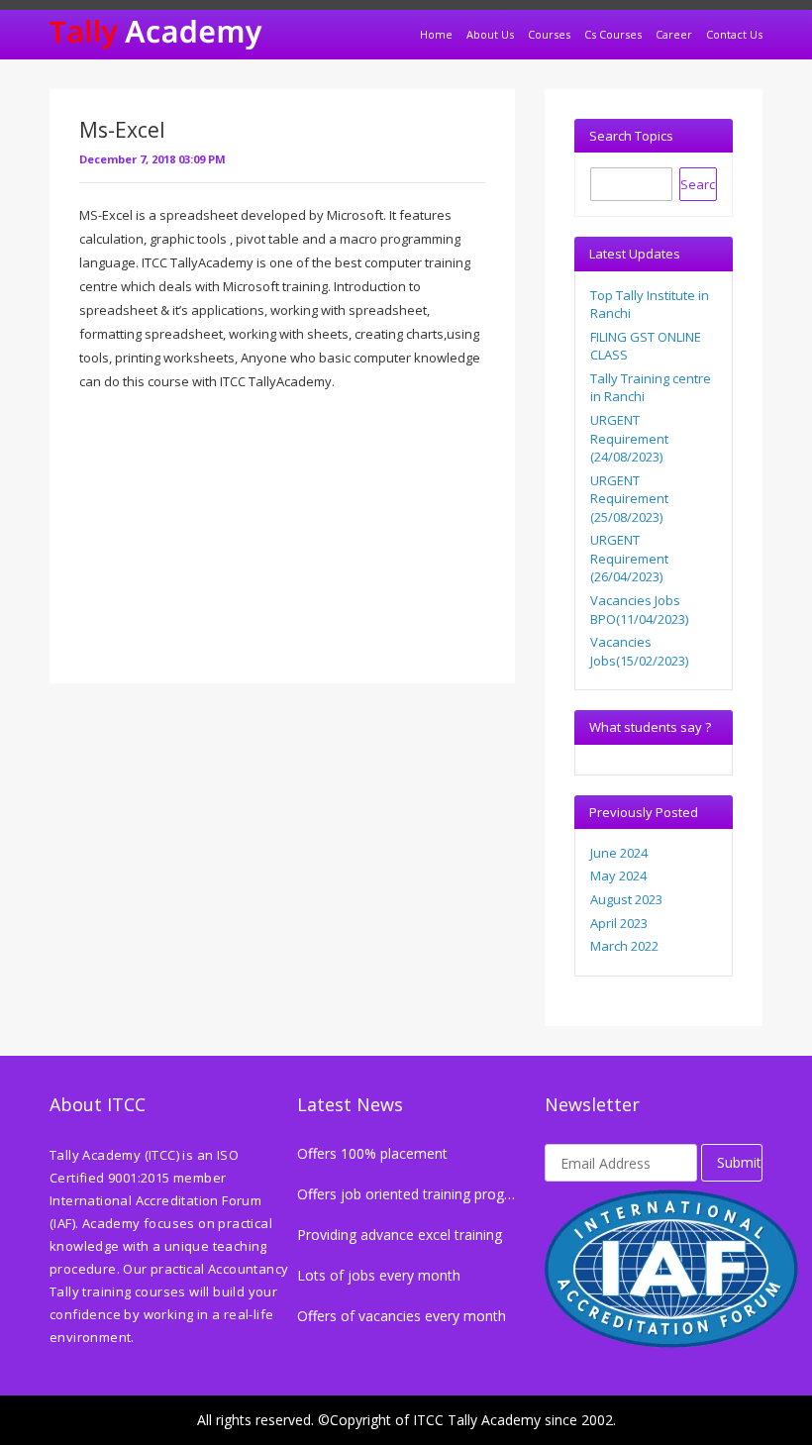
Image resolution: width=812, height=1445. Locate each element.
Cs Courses (613, 34)
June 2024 (619, 853)
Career (674, 34)
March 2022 (624, 946)
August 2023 (626, 899)
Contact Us (734, 34)
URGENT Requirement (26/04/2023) (629, 558)
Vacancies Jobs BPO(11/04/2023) (639, 609)
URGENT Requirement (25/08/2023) (629, 498)
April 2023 (619, 923)
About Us (490, 34)
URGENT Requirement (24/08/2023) (629, 438)
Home (436, 34)
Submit (739, 1162)
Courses (549, 34)
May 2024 (618, 875)
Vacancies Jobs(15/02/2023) (639, 651)
